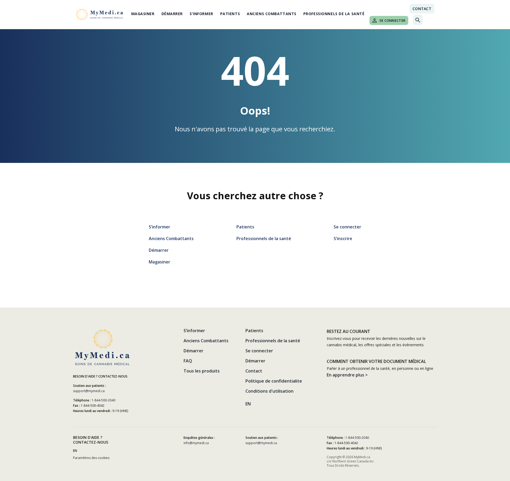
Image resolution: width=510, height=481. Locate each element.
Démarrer (172, 13)
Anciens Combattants (271, 13)
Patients (230, 13)
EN (248, 404)
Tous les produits (202, 371)
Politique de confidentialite (273, 381)
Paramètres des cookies (91, 458)
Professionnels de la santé (334, 13)
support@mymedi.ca (89, 391)
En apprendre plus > (347, 375)
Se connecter (392, 20)
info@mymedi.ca (196, 443)
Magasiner (143, 13)
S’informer (201, 13)
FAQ (188, 361)
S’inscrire (343, 238)
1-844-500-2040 (103, 400)
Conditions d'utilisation (269, 391)
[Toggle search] (418, 20)
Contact (422, 8)
